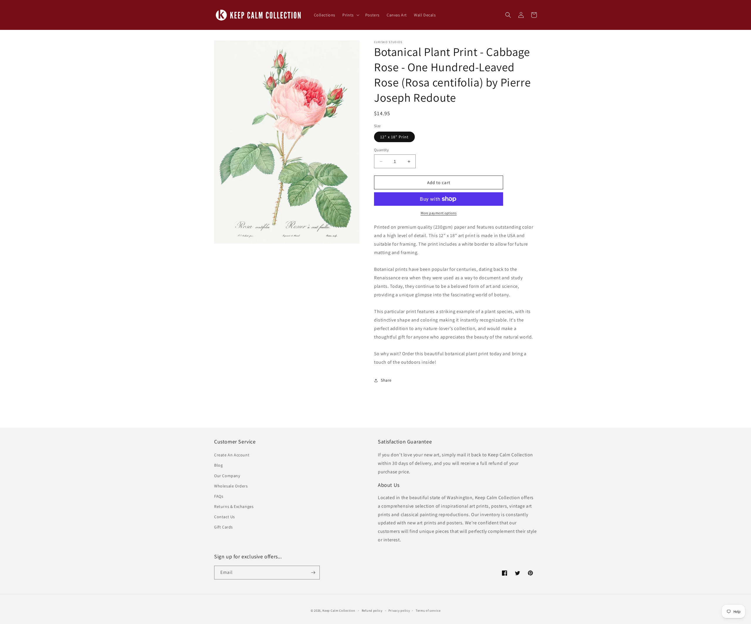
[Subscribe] (313, 572)
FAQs (218, 496)
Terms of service (428, 610)
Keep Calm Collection (338, 610)
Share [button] (386, 380)
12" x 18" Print (394, 137)
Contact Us (224, 516)
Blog (218, 465)
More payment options (439, 213)
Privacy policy (399, 610)
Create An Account (231, 455)
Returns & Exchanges (233, 506)
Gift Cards (223, 527)
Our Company (227, 475)
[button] (350, 15)
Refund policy (372, 610)
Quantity (381, 149)
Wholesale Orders (231, 486)
